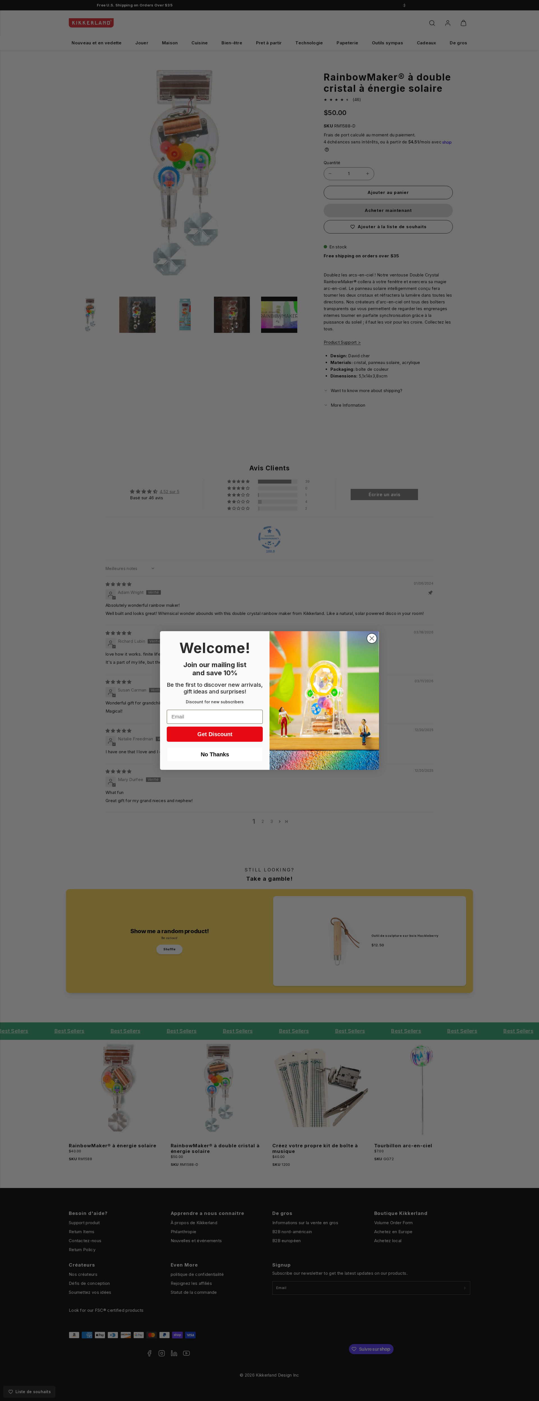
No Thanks (215, 754)
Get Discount (214, 734)
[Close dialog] (372, 638)
